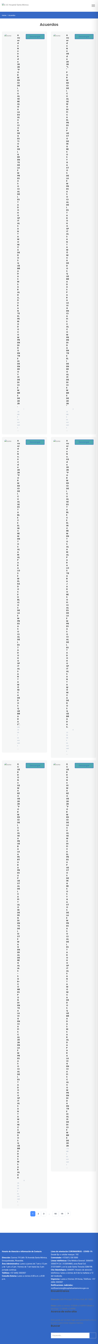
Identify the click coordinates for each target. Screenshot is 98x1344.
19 (62, 1214)
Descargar (35, 36)
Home (4, 15)
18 (55, 1214)
